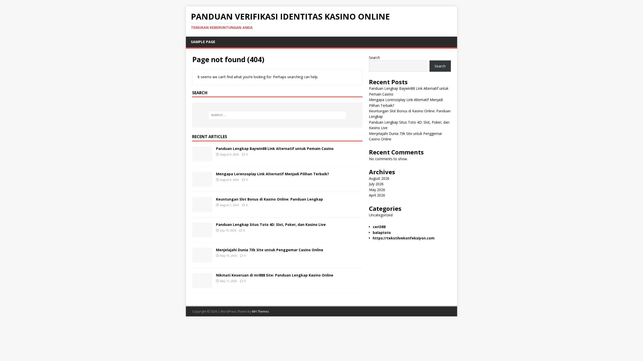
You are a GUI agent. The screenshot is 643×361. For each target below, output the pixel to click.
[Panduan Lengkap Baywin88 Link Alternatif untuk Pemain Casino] (202, 158)
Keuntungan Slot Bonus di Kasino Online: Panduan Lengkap (269, 199)
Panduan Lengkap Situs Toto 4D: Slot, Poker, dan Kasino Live (271, 224)
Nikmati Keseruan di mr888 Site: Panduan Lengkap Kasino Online (274, 275)
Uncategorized (381, 215)
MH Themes (260, 311)
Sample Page (203, 41)
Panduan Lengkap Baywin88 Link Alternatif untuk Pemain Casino (275, 148)
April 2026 (377, 195)
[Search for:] (277, 115)
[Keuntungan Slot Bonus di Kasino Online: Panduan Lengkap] (202, 209)
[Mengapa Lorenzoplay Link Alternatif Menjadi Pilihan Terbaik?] (202, 184)
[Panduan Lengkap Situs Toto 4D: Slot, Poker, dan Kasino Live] (202, 234)
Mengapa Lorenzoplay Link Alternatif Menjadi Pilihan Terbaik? (272, 173)
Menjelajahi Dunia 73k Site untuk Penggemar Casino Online (269, 249)
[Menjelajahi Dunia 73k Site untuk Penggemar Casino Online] (202, 259)
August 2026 (379, 178)
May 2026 (377, 189)
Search (374, 57)
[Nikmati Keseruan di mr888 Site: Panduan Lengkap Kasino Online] (202, 285)
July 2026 (376, 184)
